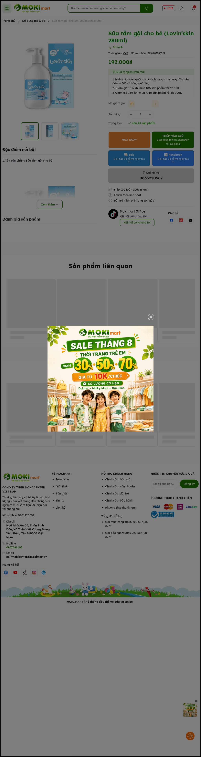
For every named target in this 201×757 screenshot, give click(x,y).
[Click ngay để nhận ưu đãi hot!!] (100, 379)
